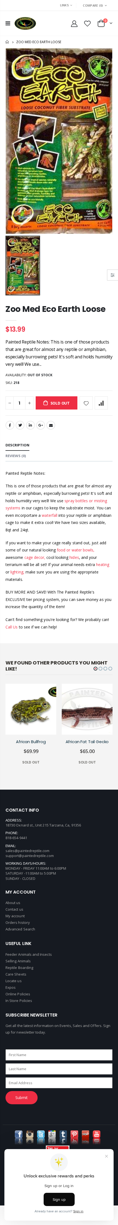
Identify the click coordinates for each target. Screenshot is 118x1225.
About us (13, 902)
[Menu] (7, 23)
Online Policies (17, 993)
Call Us (11, 627)
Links (64, 5)
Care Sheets (15, 974)
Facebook (9, 425)
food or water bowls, (75, 550)
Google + (40, 425)
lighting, (17, 572)
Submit (21, 1097)
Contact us (14, 909)
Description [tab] (17, 445)
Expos (10, 987)
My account (15, 915)
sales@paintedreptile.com (27, 850)
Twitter (20, 425)
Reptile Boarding (19, 967)
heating (102, 564)
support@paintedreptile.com (29, 855)
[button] (95, 668)
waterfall (50, 515)
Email (50, 425)
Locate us (13, 980)
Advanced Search (20, 929)
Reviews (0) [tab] (15, 455)
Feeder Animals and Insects (28, 954)
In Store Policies (18, 1000)
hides (74, 557)
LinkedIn (30, 425)
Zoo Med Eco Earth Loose (55, 309)
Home (7, 42)
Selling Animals (18, 960)
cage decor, (35, 557)
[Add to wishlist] (86, 403)
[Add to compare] (101, 403)
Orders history (17, 922)
